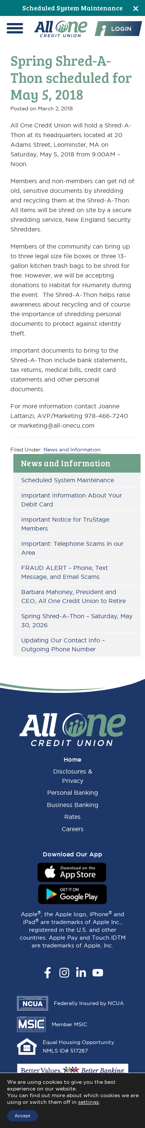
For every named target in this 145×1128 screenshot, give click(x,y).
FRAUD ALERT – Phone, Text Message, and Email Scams (64, 572)
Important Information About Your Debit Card (71, 500)
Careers (73, 829)
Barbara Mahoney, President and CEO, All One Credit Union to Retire (73, 596)
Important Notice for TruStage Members (65, 524)
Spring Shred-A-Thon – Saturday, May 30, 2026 (76, 620)
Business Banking (73, 804)
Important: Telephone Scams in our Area (72, 548)
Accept (22, 1115)
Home (72, 759)
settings (88, 1102)
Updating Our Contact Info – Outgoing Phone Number (63, 644)
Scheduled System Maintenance (72, 7)
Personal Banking (72, 792)
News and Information (66, 463)
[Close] (136, 8)
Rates (72, 816)
